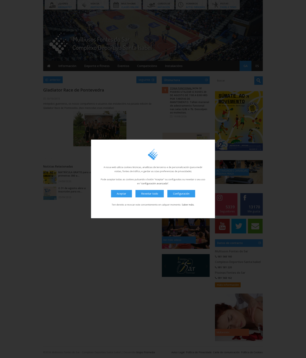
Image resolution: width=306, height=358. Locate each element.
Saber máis (188, 204)
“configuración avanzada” (154, 183)
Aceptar (121, 193)
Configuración (181, 193)
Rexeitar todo (149, 193)
